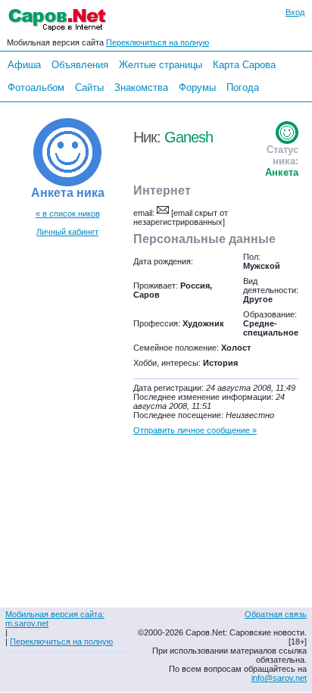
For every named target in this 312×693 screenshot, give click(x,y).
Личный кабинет (67, 231)
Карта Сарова (244, 64)
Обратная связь (276, 614)
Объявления (79, 64)
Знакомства (141, 87)
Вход (294, 12)
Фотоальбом (36, 87)
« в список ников (68, 213)
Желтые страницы (160, 64)
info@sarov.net (279, 677)
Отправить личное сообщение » (195, 430)
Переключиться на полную (157, 42)
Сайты (89, 87)
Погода (242, 87)
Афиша (24, 64)
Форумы (197, 87)
